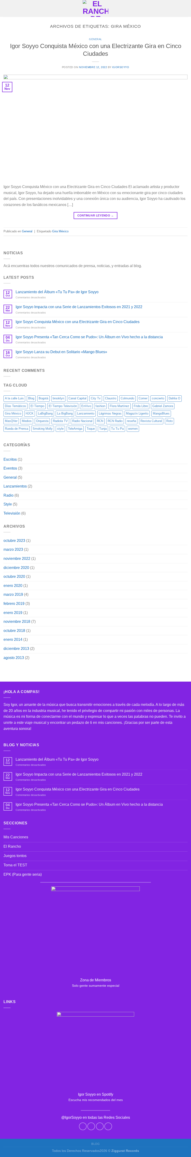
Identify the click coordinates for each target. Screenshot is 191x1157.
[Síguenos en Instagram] (91, 1126)
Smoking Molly (43, 428)
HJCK (30, 413)
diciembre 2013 (16, 649)
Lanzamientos (15, 486)
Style (7, 504)
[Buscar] (186, 8)
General (95, 39)
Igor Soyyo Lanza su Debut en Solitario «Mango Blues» (61, 352)
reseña (131, 421)
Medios (27, 421)
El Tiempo (37, 406)
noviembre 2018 (16, 622)
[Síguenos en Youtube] (108, 1126)
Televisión (11, 513)
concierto (158, 398)
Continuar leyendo (95, 215)
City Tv (96, 398)
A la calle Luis (14, 398)
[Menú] (6, 8)
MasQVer (11, 421)
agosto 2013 (13, 658)
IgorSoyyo (120, 67)
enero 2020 (12, 586)
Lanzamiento (85, 413)
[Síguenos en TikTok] (100, 1126)
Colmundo (127, 398)
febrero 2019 (13, 604)
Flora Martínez (119, 406)
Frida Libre (141, 406)
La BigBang (65, 413)
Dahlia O (174, 398)
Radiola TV (60, 421)
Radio (8, 495)
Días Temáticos (15, 406)
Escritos (10, 459)
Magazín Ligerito (137, 413)
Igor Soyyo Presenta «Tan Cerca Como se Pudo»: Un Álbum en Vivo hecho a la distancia (89, 337)
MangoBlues (161, 413)
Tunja (103, 428)
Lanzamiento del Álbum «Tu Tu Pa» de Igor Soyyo (57, 292)
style (60, 428)
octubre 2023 (14, 541)
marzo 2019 (13, 594)
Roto (169, 421)
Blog (31, 398)
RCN (100, 421)
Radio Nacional (82, 421)
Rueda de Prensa (16, 428)
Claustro (110, 398)
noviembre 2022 (16, 559)
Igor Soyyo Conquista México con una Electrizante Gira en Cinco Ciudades (78, 322)
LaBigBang (45, 413)
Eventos (10, 468)
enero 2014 (12, 639)
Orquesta (42, 421)
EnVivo (86, 406)
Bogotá (43, 398)
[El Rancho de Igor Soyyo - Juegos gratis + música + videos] (95, 8)
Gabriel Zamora (162, 406)
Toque (91, 428)
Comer (143, 398)
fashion (100, 406)
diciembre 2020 (16, 568)
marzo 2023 (13, 549)
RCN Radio (115, 421)
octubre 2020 (14, 576)
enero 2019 (12, 613)
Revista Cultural (151, 421)
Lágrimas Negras (110, 413)
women (133, 428)
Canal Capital (77, 398)
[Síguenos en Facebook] (83, 1126)
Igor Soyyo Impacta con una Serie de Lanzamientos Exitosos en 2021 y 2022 (79, 307)
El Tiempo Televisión (63, 406)
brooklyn (58, 398)
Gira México (60, 231)
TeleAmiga (75, 428)
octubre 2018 (14, 631)
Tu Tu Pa (117, 428)
